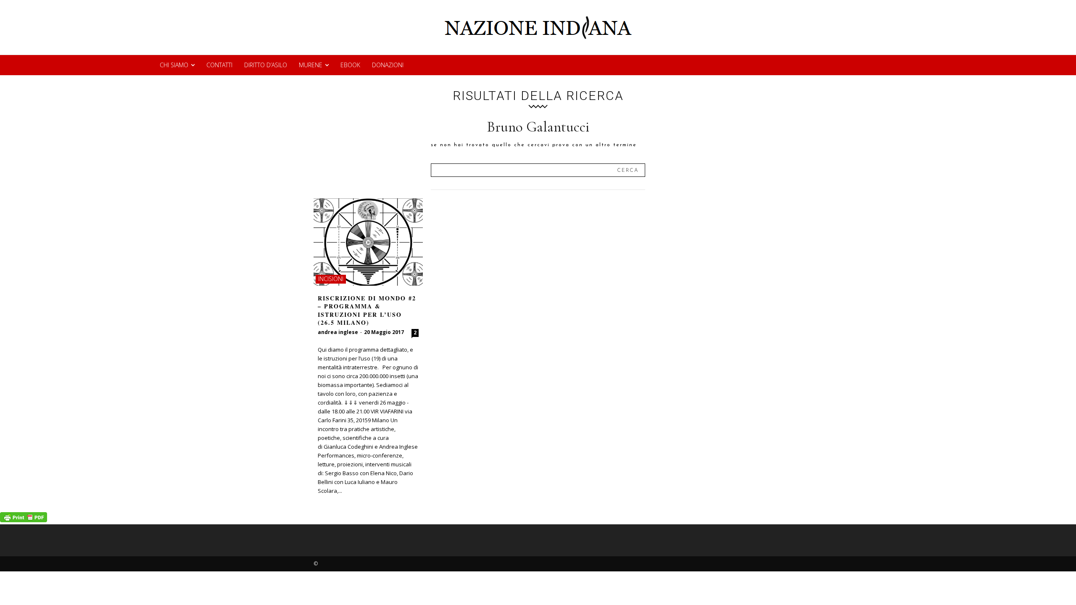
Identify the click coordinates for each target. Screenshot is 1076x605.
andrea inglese (338, 332)
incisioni (330, 279)
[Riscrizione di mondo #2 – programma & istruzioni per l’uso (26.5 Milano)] (368, 242)
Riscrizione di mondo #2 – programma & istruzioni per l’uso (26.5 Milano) (367, 310)
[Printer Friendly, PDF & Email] (23, 519)
